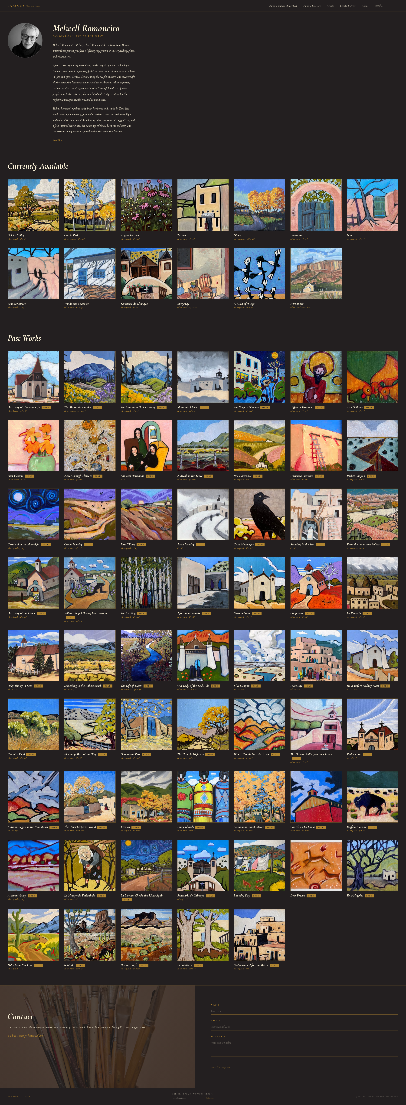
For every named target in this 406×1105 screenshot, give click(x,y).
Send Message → (220, 1067)
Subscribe (210, 1098)
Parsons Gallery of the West (283, 5)
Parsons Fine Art (312, 5)
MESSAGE (218, 1036)
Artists (330, 5)
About (365, 5)
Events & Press (348, 5)
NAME (215, 1004)
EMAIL (216, 1020)
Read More (58, 140)
